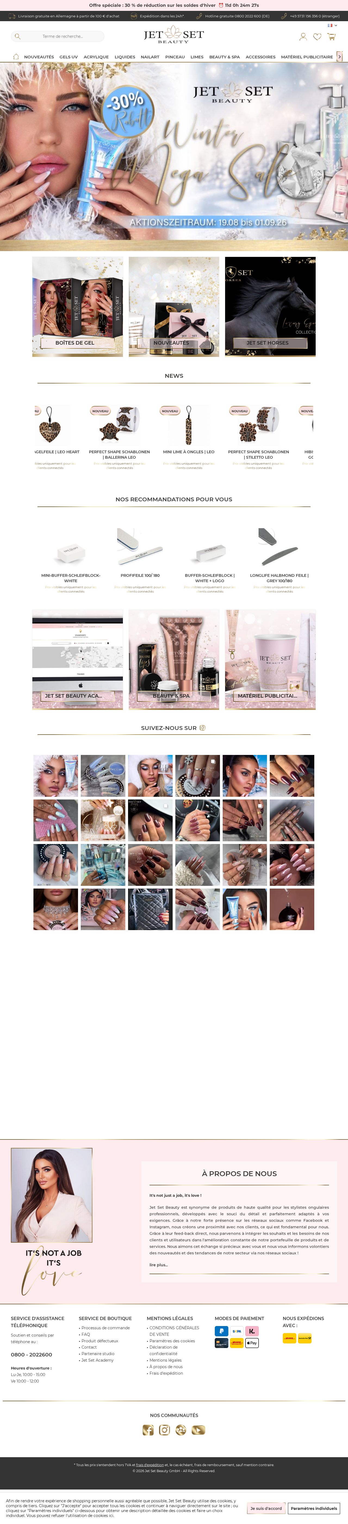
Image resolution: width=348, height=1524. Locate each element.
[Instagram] (164, 1430)
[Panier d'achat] (331, 36)
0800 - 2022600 (31, 1355)
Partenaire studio (98, 1353)
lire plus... (159, 1264)
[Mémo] (317, 36)
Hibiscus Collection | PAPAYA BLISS (216, 454)
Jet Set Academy (98, 1360)
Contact (89, 1347)
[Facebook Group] (180, 1430)
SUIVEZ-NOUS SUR (170, 728)
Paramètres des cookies (172, 1341)
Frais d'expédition (166, 1373)
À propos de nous (166, 1366)
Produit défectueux (100, 1341)
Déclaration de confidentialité (164, 1350)
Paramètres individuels (314, 1508)
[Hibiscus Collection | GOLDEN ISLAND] (147, 425)
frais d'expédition (150, 1465)
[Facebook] (148, 1430)
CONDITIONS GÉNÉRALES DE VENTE (174, 1331)
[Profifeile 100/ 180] (69, 549)
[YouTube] (198, 1430)
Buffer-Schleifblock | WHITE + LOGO (139, 578)
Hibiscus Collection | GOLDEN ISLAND (146, 454)
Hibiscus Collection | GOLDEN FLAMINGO (77, 454)
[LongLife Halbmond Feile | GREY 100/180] (209, 549)
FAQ (86, 1334)
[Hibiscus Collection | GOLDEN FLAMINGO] (77, 425)
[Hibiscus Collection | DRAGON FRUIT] (286, 425)
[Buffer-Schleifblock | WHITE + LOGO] (139, 549)
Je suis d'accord (266, 1508)
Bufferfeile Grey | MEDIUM (278, 575)
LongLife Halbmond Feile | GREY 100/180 (208, 578)
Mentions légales (166, 1360)
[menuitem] (331, 36)
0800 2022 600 (248, 16)
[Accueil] (16, 57)
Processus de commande (106, 1327)
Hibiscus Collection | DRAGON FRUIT (286, 454)
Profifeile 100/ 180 (69, 575)
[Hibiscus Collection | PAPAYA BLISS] (216, 425)
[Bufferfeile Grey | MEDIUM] (278, 549)
